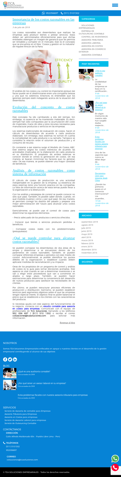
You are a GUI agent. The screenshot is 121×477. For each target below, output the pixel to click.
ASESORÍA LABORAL (91, 43)
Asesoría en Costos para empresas (21, 417)
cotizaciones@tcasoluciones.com (22, 459)
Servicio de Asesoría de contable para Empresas (27, 411)
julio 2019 (86, 228)
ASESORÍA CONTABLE (91, 55)
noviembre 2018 (89, 253)
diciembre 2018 (89, 249)
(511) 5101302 (71, 13)
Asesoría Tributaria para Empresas (21, 414)
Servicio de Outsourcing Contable (20, 423)
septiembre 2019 (89, 222)
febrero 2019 (87, 243)
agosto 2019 (87, 225)
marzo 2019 (87, 240)
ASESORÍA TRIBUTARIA (92, 40)
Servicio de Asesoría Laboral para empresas (25, 420)
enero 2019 (86, 246)
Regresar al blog (67, 322)
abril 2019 (86, 237)
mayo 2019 (86, 234)
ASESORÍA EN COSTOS (92, 46)
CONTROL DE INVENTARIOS (94, 37)
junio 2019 (86, 231)
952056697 (52, 13)
